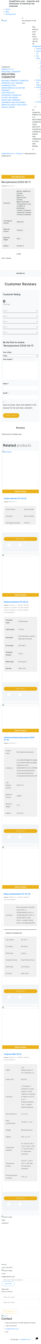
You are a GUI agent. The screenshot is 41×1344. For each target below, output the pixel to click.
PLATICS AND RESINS (9, 98)
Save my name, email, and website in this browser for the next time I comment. (19, 406)
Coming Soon (10, 14)
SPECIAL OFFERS (8, 107)
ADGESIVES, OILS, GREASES (12, 83)
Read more (20, 539)
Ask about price (18, 177)
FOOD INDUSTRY (8, 93)
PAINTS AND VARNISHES (10, 100)
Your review (8, 359)
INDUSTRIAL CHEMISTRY (11, 72)
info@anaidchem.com (12, 1329)
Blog (7, 12)
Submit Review (11, 415)
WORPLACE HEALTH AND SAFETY (14, 105)
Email (5, 393)
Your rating (7, 352)
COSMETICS (24, 81)
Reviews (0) (20, 273)
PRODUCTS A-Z (7, 69)
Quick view (20, 545)
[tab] (20, 273)
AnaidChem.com (25, 1339)
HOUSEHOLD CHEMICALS (11, 95)
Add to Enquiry (20, 491)
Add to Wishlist (9, 544)
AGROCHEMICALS (8, 88)
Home (7, 9)
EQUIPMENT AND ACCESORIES (13, 102)
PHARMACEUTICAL (8, 85)
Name (6, 383)
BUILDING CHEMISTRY (10, 81)
